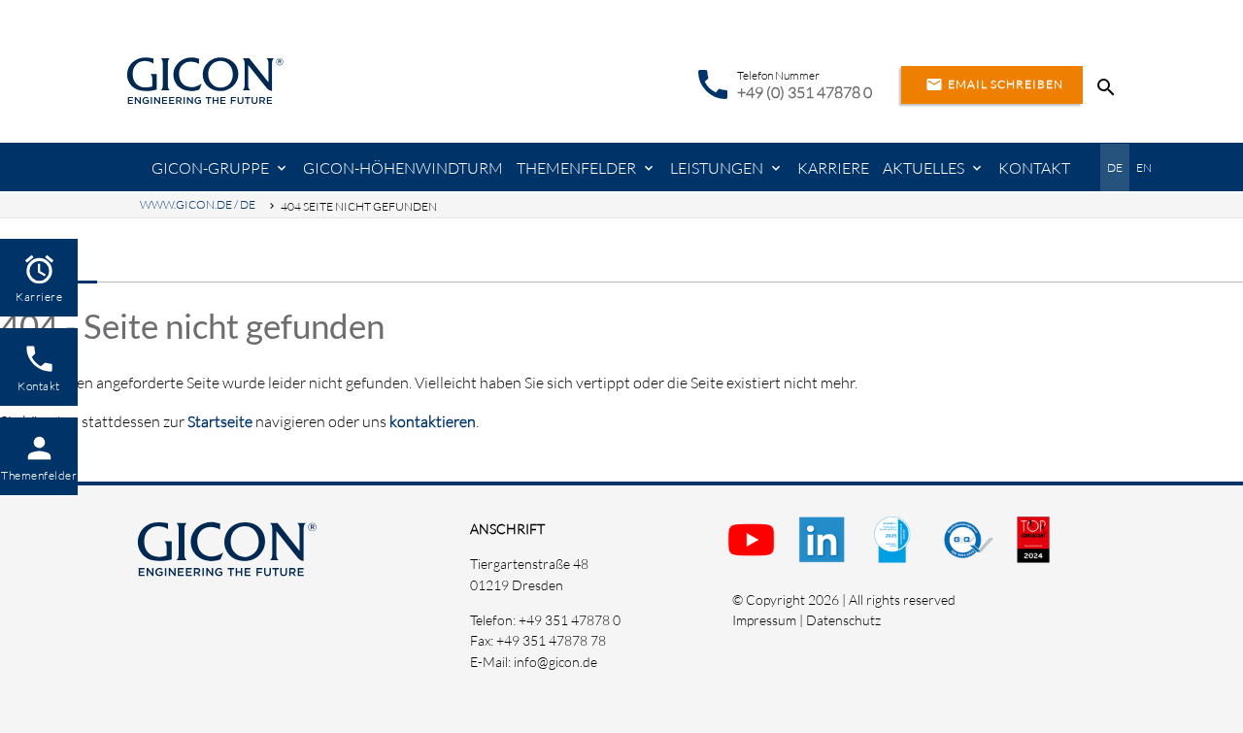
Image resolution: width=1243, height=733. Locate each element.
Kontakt (1034, 168)
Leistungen (716, 168)
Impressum (764, 620)
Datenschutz (843, 620)
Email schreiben (994, 84)
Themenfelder (576, 168)
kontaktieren (432, 421)
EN (1144, 167)
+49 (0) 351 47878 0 (804, 92)
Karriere (833, 168)
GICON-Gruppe (210, 168)
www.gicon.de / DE (197, 204)
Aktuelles (923, 168)
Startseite (219, 421)
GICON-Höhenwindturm (403, 168)
